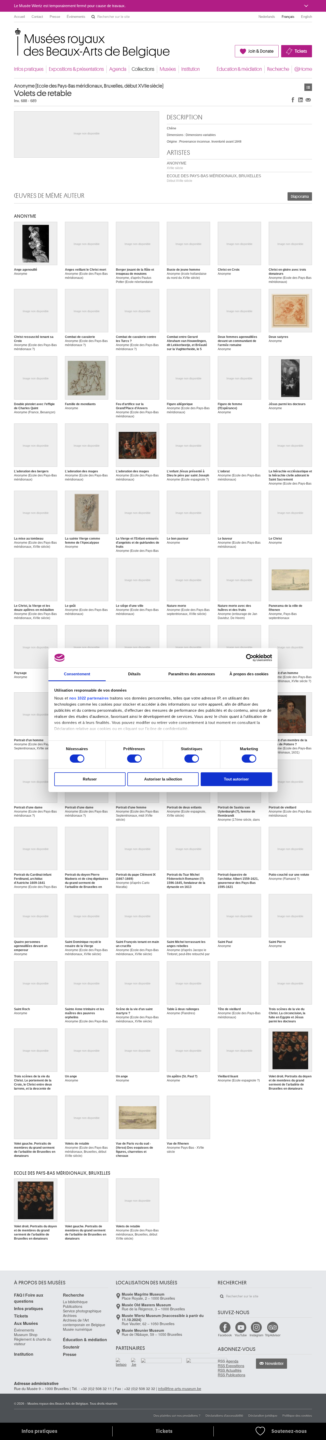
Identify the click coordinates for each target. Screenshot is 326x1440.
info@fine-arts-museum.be (179, 1388)
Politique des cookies (297, 1415)
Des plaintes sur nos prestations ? (177, 1415)
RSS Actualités (229, 1370)
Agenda (117, 69)
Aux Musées (26, 1323)
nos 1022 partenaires (89, 698)
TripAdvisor (272, 1335)
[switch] (134, 759)
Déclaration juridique (262, 1415)
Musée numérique (77, 1329)
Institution (190, 69)
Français (288, 17)
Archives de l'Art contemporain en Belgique (84, 1322)
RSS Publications (231, 1375)
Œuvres (308, 87)
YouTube (241, 1335)
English (306, 17)
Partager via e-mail (308, 99)
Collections (143, 69)
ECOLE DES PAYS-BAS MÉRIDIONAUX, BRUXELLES (214, 178)
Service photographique (82, 1311)
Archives (70, 1315)
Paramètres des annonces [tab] (191, 674)
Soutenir (71, 1347)
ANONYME (176, 165)
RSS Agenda (228, 1361)
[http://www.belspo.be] (121, 1362)
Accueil (19, 17)
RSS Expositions (231, 1365)
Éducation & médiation (239, 69)
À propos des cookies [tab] (249, 674)
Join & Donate (261, 51)
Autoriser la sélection (163, 779)
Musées (168, 69)
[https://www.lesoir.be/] (161, 1361)
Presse (55, 17)
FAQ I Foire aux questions (28, 1298)
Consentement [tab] (77, 674)
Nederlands (267, 17)
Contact (37, 17)
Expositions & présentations (76, 69)
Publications (72, 1306)
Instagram (256, 1335)
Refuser (90, 779)
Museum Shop (25, 1334)
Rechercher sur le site (93, 16)
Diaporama (300, 197)
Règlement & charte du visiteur (32, 1341)
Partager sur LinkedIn (300, 99)
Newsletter (274, 1364)
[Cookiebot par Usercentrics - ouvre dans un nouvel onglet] (249, 658)
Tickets (301, 51)
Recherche (278, 69)
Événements (76, 17)
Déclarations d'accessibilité (224, 1415)
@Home (303, 69)
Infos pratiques (29, 69)
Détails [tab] (134, 674)
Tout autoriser (236, 779)
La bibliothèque (75, 1301)
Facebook (225, 1335)
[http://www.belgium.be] (134, 1362)
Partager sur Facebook (293, 99)
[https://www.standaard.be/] (206, 1367)
